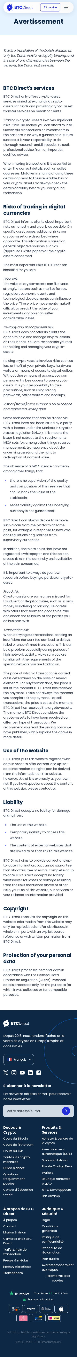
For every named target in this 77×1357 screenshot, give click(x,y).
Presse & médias (16, 1260)
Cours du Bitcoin (15, 1138)
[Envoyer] (66, 1111)
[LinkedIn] (30, 1072)
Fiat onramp (51, 1196)
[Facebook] (38, 1072)
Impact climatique (17, 1266)
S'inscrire (50, 7)
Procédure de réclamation (52, 1250)
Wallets (47, 1172)
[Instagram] (13, 1072)
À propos (10, 1220)
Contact (9, 1226)
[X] (5, 1072)
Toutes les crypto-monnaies (17, 1159)
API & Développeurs (56, 1189)
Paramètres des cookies (58, 1278)
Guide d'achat (14, 1168)
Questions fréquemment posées (14, 1179)
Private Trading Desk (57, 1166)
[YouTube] (22, 1072)
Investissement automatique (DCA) (57, 1151)
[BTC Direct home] (20, 7)
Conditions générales (50, 1228)
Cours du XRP (13, 1151)
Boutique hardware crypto (56, 1181)
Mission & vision (14, 1232)
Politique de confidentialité (53, 1239)
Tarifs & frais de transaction (14, 1251)
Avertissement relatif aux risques (58, 1267)
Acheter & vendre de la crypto (57, 1140)
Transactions (13, 1273)
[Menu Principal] (66, 7)
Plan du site (50, 1259)
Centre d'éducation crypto (18, 1191)
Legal (46, 1220)
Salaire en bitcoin (55, 1160)
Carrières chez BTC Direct (17, 1241)
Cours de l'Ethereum (18, 1144)
